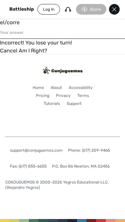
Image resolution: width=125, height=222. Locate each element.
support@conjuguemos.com (36, 150)
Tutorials (52, 103)
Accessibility (81, 87)
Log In (48, 9)
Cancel (8, 50)
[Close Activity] (114, 9)
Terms (83, 95)
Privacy (63, 95)
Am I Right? (33, 50)
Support (74, 103)
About (56, 87)
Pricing (42, 95)
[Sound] (68, 9)
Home (38, 87)
